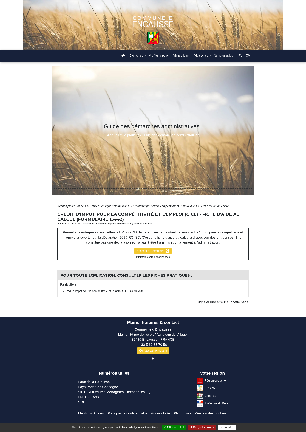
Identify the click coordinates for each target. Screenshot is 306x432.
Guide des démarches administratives (170, 135)
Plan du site (183, 413)
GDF (81, 402)
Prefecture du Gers (216, 403)
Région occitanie (215, 380)
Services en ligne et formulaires (110, 206)
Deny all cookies (203, 427)
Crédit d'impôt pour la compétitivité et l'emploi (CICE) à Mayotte (104, 291)
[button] (123, 56)
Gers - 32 (210, 395)
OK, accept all (175, 427)
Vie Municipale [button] (158, 55)
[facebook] (153, 358)
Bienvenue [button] (137, 55)
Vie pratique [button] (181, 55)
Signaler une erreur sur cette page (223, 302)
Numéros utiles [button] (224, 55)
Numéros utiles (114, 373)
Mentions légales (91, 413)
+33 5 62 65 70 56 (153, 344)
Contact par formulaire (153, 350)
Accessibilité (160, 413)
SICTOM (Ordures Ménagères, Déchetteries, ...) (114, 392)
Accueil (113, 135)
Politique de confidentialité (127, 413)
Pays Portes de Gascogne (98, 387)
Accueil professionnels (72, 206)
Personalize (226, 427)
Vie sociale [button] (201, 55)
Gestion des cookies (210, 413)
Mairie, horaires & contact (153, 322)
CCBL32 (210, 387)
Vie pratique (130, 135)
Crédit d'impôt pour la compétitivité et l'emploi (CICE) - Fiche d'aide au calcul (181, 206)
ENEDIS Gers (88, 397)
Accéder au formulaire (153, 251)
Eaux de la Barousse (94, 382)
